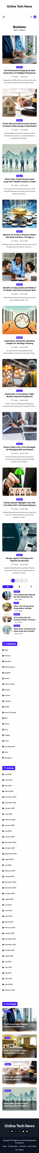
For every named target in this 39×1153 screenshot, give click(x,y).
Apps (6, 650)
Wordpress (8, 758)
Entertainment (10, 667)
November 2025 (10, 803)
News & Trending (10, 712)
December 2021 (10, 939)
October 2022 (10, 893)
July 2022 (8, 905)
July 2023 (8, 865)
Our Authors (19, 1150)
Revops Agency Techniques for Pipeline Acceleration (19, 559)
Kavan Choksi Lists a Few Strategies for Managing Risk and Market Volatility (20, 449)
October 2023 (10, 848)
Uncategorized (10, 746)
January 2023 (9, 876)
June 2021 (8, 967)
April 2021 (8, 978)
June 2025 (8, 814)
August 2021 (9, 956)
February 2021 (10, 990)
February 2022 (10, 927)
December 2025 (10, 797)
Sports (7, 724)
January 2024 (9, 837)
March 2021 (9, 984)
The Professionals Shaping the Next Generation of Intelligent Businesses (19, 71)
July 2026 (8, 774)
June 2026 (8, 780)
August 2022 (9, 899)
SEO (6, 718)
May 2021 (8, 973)
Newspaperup (29, 1140)
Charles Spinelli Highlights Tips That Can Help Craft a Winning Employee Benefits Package (19, 505)
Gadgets (7, 673)
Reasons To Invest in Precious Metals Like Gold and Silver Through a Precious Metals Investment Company (20, 237)
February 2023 (10, 871)
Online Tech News (19, 6)
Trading (7, 735)
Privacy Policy (13, 1146)
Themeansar (19, 1143)
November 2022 (10, 888)
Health (7, 678)
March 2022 (9, 922)
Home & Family (10, 684)
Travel (16, 603)
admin (16, 77)
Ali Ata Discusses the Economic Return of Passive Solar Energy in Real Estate (19, 124)
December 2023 (10, 842)
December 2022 (10, 882)
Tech (6, 729)
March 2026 (9, 791)
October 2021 (9, 950)
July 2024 (8, 831)
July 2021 (8, 962)
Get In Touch (32, 1146)
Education (8, 661)
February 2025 (10, 820)
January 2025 (9, 825)
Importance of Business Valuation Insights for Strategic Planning (19, 342)
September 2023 (11, 854)
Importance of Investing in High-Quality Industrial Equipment (19, 395)
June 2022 (8, 910)
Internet (7, 695)
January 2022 (9, 933)
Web (6, 752)
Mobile (7, 707)
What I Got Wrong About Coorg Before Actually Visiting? (24, 608)
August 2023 (9, 859)
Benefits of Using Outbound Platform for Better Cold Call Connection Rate (19, 289)
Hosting (7, 690)
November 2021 (10, 944)
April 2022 (8, 916)
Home (5, 1146)
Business (19, 67)
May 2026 (8, 785)
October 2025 (10, 808)
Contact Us (23, 1146)
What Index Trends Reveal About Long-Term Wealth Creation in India (19, 180)
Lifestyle (8, 701)
